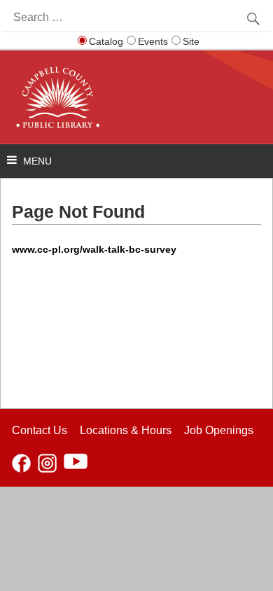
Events (153, 41)
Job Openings (218, 430)
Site (191, 41)
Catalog (106, 41)
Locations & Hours (126, 430)
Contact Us (39, 430)
